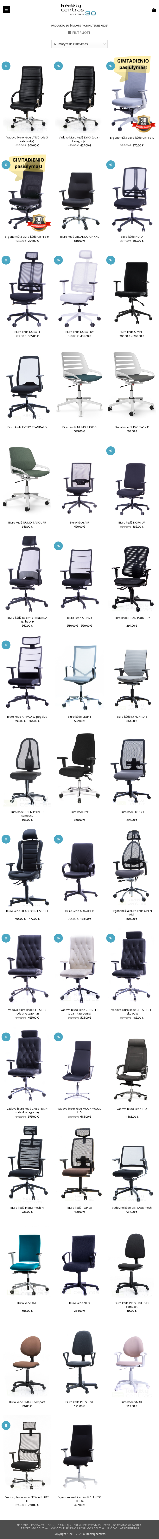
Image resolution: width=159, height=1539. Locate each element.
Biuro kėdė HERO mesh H (27, 1207)
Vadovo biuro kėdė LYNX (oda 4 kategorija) (79, 139)
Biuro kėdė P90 (79, 812)
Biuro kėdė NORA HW (79, 332)
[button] (6, 9)
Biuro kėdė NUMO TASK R (132, 427)
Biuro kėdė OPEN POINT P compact (27, 813)
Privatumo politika (34, 1528)
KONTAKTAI (38, 1525)
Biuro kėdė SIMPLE (131, 332)
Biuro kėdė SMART (132, 1402)
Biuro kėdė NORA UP (131, 522)
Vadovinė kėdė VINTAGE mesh (132, 1207)
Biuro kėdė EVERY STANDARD (27, 427)
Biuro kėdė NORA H (27, 332)
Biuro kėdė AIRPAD (79, 618)
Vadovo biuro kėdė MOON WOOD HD (79, 1110)
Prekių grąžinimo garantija (122, 1525)
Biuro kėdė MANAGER (79, 911)
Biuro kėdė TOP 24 (132, 812)
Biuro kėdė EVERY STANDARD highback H (27, 619)
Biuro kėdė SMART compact (27, 1402)
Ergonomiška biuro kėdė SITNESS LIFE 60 (79, 1499)
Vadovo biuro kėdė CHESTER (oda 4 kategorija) (79, 1011)
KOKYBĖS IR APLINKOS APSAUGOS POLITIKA (78, 1528)
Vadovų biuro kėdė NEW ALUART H (27, 1499)
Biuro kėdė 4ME (27, 1303)
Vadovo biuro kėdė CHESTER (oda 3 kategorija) (27, 1011)
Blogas (112, 1528)
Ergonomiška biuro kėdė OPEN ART (132, 912)
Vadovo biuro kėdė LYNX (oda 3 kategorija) (27, 139)
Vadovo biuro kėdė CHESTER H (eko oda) (131, 1011)
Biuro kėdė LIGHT (79, 716)
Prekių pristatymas (87, 1525)
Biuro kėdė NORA (132, 236)
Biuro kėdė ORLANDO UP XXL (79, 236)
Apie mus (23, 1525)
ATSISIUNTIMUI (129, 1528)
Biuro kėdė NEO (79, 1303)
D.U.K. (51, 1525)
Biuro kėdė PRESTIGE (79, 1402)
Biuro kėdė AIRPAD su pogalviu (27, 716)
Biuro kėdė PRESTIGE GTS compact (131, 1304)
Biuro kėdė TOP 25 (79, 1207)
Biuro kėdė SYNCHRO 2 (132, 716)
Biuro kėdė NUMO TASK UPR (27, 522)
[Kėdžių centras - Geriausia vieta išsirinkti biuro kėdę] (78, 10)
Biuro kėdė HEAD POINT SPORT (27, 911)
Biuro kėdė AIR (79, 522)
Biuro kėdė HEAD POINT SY (132, 618)
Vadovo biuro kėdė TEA (132, 1109)
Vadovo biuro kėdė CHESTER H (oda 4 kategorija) (27, 1110)
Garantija (64, 1525)
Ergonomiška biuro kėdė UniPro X (132, 137)
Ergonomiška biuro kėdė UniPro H (27, 236)
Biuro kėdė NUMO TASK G (79, 427)
